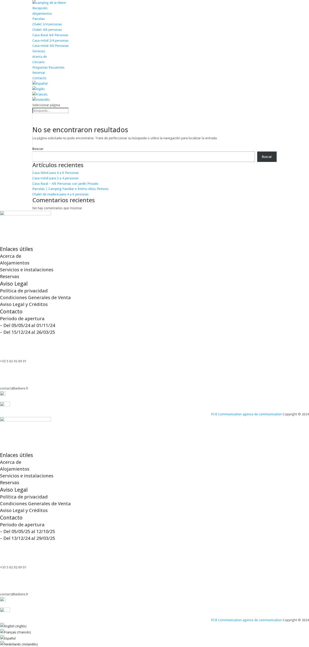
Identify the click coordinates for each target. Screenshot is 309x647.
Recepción (40, 8)
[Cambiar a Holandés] (41, 99)
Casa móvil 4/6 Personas (50, 45)
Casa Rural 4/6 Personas (50, 35)
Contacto (39, 78)
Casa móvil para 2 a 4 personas (55, 178)
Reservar (38, 72)
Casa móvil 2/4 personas (50, 40)
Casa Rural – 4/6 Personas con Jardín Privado (65, 183)
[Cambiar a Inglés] (38, 89)
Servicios (38, 51)
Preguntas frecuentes (48, 67)
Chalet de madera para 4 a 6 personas (60, 194)
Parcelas (38, 19)
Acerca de (39, 56)
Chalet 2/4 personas (47, 24)
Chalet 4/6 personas (47, 29)
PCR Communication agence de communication (246, 414)
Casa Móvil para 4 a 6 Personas (55, 173)
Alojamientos (42, 13)
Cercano (38, 62)
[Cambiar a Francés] (40, 94)
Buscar (37, 149)
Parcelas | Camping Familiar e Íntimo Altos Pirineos (70, 189)
